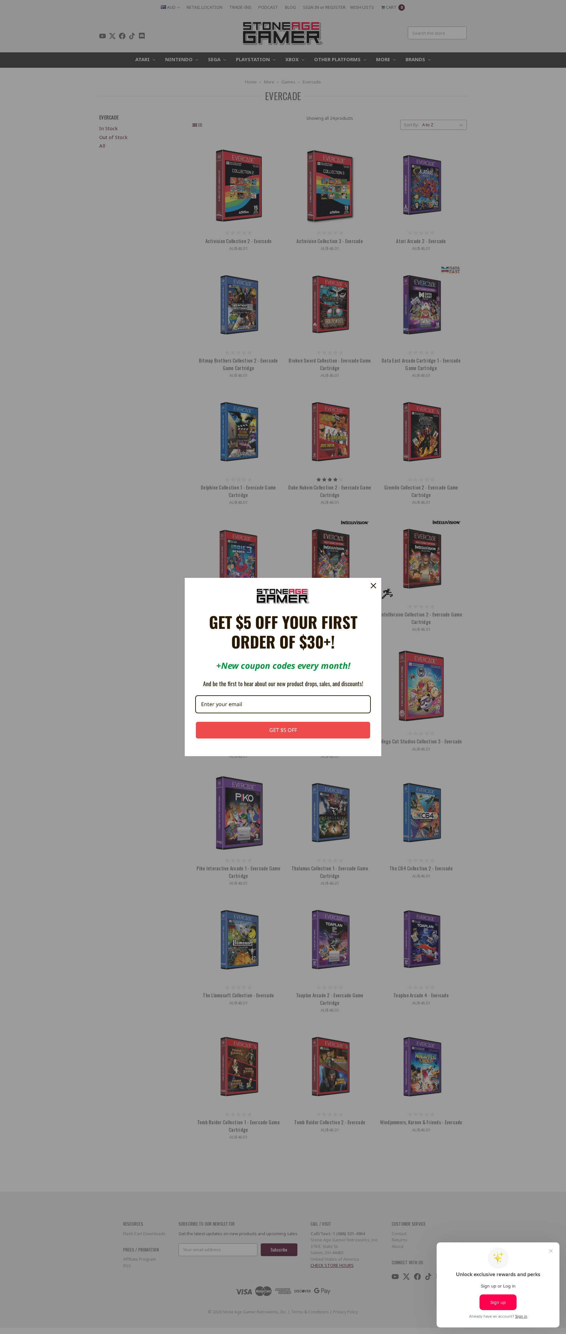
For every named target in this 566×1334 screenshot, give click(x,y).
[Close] (373, 586)
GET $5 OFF (283, 730)
